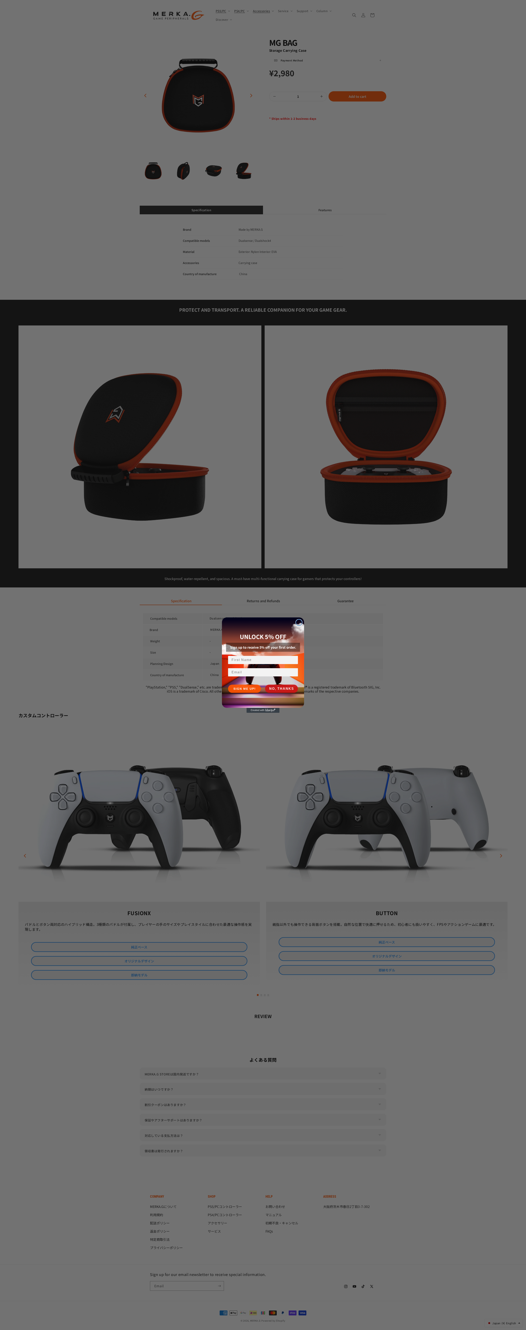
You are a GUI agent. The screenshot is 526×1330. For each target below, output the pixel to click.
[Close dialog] (299, 622)
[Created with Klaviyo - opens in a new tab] (263, 710)
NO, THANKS (281, 688)
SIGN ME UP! (244, 688)
